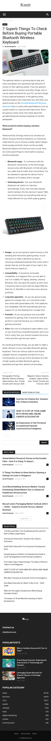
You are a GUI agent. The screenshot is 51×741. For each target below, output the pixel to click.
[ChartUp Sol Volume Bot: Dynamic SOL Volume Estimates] (8, 402)
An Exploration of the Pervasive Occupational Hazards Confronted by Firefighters (31, 426)
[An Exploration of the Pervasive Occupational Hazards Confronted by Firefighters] (8, 425)
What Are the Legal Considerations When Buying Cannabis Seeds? (23, 592)
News (11, 20)
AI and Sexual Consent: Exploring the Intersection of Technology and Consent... (32, 662)
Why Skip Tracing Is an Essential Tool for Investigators (25, 578)
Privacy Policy (25, 734)
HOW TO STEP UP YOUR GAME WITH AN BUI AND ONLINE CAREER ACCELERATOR (31, 414)
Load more (24, 519)
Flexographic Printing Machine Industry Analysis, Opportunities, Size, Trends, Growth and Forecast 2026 (13, 380)
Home (4, 20)
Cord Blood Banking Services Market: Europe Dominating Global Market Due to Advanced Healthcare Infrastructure (23, 489)
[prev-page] (4, 435)
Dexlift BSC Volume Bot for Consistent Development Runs (25, 547)
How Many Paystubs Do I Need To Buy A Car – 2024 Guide (24, 584)
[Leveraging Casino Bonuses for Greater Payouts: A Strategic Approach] (8, 675)
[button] (4, 14)
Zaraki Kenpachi (10, 46)
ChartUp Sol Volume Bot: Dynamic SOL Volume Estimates (22, 540)
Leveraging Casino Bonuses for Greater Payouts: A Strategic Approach (29, 675)
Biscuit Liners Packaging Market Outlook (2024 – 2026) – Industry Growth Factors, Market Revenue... (25, 507)
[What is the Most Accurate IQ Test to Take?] (8, 651)
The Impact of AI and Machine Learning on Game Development (23, 599)
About (35, 734)
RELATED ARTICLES (11, 393)
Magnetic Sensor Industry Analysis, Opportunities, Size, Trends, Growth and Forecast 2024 (38, 380)
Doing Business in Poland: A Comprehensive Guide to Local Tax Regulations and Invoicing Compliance (24, 555)
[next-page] (8, 435)
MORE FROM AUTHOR (31, 393)
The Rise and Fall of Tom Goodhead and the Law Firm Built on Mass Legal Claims (25, 532)
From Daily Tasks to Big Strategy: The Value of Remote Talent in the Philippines (26, 563)
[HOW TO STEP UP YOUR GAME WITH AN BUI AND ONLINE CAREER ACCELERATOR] (8, 414)
